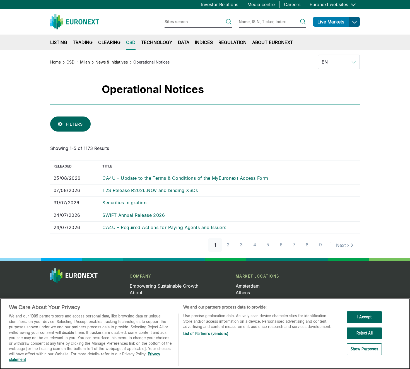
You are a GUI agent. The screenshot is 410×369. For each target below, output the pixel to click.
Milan (85, 62)
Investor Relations (219, 4)
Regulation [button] (232, 42)
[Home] (74, 21)
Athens (243, 292)
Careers (292, 4)
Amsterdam (248, 286)
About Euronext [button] (272, 42)
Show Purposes (364, 349)
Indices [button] (204, 42)
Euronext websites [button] (329, 4)
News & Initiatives (111, 62)
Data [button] (183, 42)
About (136, 292)
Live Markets (330, 22)
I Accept (364, 317)
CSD (70, 62)
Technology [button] (156, 42)
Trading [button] (83, 42)
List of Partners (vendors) (205, 333)
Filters (74, 124)
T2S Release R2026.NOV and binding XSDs (150, 190)
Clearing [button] (109, 42)
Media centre (261, 4)
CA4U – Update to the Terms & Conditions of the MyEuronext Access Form (185, 178)
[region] (205, 333)
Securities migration (124, 202)
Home (55, 62)
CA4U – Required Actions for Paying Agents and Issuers (164, 227)
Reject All (364, 333)
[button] (354, 22)
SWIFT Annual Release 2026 (133, 215)
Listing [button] (58, 42)
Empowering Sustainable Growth (164, 286)
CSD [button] (131, 42)
